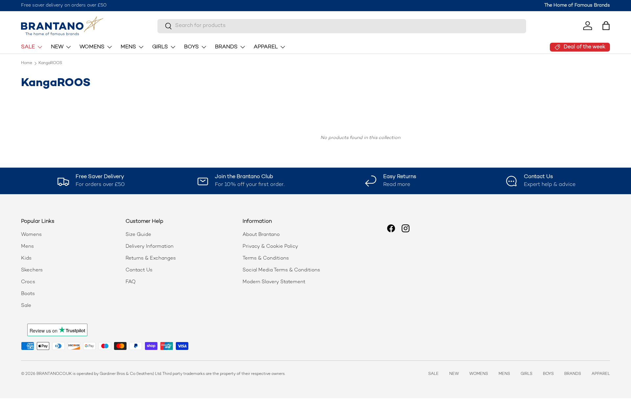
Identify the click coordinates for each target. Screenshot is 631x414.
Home (26, 63)
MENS (128, 47)
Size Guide (138, 234)
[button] (606, 25)
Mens (27, 246)
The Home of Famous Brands (577, 5)
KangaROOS (50, 63)
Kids (26, 258)
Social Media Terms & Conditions (281, 270)
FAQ (131, 282)
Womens (31, 234)
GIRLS (160, 47)
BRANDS (226, 47)
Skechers (32, 270)
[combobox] (341, 26)
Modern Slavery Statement (274, 282)
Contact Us (139, 270)
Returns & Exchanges (151, 258)
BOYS (191, 47)
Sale (26, 305)
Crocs (28, 282)
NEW (57, 47)
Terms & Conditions (266, 258)
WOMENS (92, 47)
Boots (28, 293)
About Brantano (261, 234)
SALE (28, 47)
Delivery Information (150, 246)
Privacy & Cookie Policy (270, 246)
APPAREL (266, 47)
